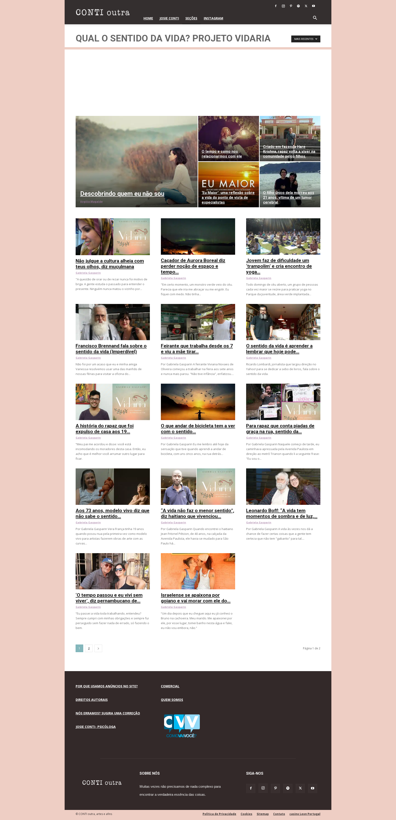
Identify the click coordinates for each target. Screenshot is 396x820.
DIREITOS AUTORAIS (92, 699)
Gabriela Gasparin (88, 272)
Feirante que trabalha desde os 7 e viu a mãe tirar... (197, 348)
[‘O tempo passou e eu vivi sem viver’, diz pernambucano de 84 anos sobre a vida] (113, 556)
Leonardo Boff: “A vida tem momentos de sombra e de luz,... (281, 513)
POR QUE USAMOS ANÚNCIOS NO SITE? (107, 686)
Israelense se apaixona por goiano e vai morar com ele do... (196, 598)
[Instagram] (283, 6)
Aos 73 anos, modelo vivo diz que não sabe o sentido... (112, 513)
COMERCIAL (170, 686)
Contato (279, 814)
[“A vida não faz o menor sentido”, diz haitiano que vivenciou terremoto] (198, 471)
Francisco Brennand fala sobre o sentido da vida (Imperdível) (111, 348)
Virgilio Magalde (91, 201)
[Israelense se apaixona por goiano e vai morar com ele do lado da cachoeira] (198, 556)
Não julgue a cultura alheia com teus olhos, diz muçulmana (110, 263)
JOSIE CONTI (169, 18)
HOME (148, 18)
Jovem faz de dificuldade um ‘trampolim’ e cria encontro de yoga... (279, 266)
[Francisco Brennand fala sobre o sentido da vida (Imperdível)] (113, 306)
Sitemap (263, 814)
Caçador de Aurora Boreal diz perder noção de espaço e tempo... (193, 266)
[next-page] (98, 648)
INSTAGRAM (213, 18)
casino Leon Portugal (304, 814)
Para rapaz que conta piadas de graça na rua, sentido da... (280, 428)
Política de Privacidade (219, 814)
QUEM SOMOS (172, 699)
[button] (314, 18)
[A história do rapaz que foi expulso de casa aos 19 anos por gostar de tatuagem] (113, 386)
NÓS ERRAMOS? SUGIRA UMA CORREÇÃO (108, 713)
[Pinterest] (290, 6)
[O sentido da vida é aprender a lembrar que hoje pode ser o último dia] (283, 306)
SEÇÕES (191, 18)
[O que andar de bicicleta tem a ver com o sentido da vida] (198, 386)
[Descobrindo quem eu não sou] (137, 161)
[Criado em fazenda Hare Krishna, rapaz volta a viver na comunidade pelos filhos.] (290, 138)
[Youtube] (313, 6)
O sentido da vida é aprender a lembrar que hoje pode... (279, 348)
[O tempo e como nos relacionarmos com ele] (228, 138)
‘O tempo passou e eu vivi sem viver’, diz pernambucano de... (109, 598)
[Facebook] (275, 6)
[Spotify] (298, 6)
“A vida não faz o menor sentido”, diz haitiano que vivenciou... (197, 513)
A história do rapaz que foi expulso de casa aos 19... (105, 428)
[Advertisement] (198, 81)
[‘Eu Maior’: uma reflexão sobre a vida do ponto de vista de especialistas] (228, 184)
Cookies (246, 814)
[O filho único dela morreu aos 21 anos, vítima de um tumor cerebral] (290, 184)
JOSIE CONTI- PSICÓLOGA (96, 726)
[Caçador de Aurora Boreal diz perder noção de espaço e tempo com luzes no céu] (198, 221)
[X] (305, 6)
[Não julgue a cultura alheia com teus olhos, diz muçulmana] (113, 221)
